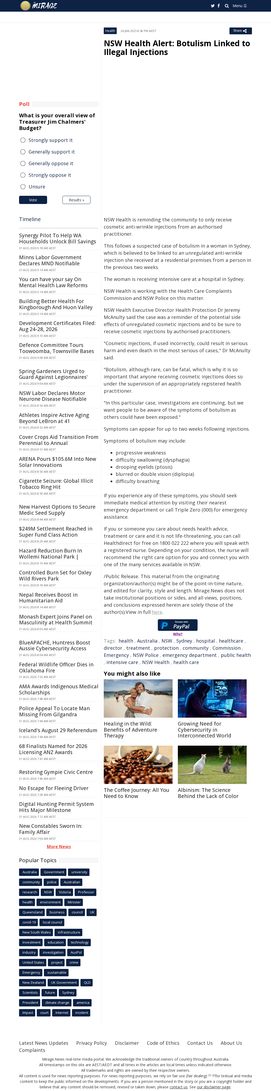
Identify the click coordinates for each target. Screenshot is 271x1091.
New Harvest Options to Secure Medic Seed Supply (57, 509)
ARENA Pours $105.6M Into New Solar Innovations (57, 462)
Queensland (32, 912)
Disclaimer (127, 1043)
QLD (87, 982)
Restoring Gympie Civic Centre (56, 772)
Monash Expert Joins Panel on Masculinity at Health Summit (55, 619)
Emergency (116, 655)
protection (166, 648)
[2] (213, 1075)
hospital (205, 641)
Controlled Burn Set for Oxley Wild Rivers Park (55, 575)
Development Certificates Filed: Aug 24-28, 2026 (57, 326)
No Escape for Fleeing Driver (53, 788)
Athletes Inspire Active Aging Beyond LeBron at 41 (54, 418)
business (57, 912)
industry (29, 952)
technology (80, 942)
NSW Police (146, 655)
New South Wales (36, 932)
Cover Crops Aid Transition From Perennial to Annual (58, 440)
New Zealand (33, 982)
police (52, 882)
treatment (138, 648)
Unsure (37, 186)
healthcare (231, 641)
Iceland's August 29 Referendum (58, 730)
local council (52, 922)
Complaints (32, 1050)
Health (110, 31)
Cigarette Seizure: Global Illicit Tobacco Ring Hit (56, 483)
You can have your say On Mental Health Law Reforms (53, 282)
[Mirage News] (41, 6)
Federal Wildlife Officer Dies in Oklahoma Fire (56, 667)
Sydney (184, 641)
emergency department (189, 655)
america (82, 1002)
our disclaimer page (214, 1086)
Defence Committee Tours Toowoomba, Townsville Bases (56, 348)
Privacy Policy (91, 1043)
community (196, 648)
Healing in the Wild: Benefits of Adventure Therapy (130, 729)
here (157, 612)
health (126, 641)
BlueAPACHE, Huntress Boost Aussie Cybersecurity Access (54, 645)
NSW (166, 641)
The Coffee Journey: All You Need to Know (136, 793)
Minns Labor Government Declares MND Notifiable (50, 260)
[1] (209, 1075)
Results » (76, 199)
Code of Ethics (163, 1043)
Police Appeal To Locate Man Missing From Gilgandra (54, 711)
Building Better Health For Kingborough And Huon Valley (56, 304)
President (30, 1002)
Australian (72, 882)
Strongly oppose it (50, 175)
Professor (86, 892)
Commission (227, 648)
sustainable (56, 972)
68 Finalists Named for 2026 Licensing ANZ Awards (53, 749)
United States (33, 962)
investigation (53, 952)
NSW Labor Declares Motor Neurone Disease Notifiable (53, 396)
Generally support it (52, 151)
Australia (147, 641)
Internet (62, 1012)
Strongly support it (51, 140)
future (50, 992)
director (113, 648)
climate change (57, 1002)
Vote (33, 199)
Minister (74, 902)
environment (50, 902)
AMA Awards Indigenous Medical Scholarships (58, 689)
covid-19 (29, 922)
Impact (27, 1012)
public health (236, 655)
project (56, 962)
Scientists (30, 992)
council (77, 912)
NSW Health (155, 662)
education (56, 942)
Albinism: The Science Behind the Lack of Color (208, 793)
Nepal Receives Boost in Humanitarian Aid (48, 597)
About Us (231, 1043)
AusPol (76, 952)
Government (54, 872)
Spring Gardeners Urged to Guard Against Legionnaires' (53, 374)
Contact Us (200, 1043)
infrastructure (69, 932)
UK (92, 912)
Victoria (65, 892)
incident (81, 1012)
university (79, 872)
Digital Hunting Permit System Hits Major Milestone (56, 807)
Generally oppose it (51, 163)
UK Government (64, 982)
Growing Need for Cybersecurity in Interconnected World (204, 729)
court (44, 1012)
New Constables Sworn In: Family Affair (50, 829)
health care (186, 662)
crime (74, 962)
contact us (179, 1086)
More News (59, 846)
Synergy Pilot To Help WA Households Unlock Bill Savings (57, 238)
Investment (31, 942)
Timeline (30, 219)
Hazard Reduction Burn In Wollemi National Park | (50, 553)
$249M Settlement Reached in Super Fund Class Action (55, 531)
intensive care (122, 662)
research (29, 892)
